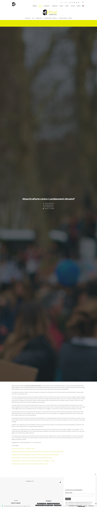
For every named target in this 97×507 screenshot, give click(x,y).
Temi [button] (33, 18)
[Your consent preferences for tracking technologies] (2, 505)
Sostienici (78, 5)
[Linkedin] (74, 2)
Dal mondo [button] (27, 18)
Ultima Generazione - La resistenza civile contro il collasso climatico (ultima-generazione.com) (32, 457)
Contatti (65, 2)
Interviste (70, 18)
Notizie (61, 5)
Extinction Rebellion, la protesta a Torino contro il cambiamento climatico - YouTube (30, 463)
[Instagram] (72, 2)
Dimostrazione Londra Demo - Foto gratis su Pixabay (23, 448)
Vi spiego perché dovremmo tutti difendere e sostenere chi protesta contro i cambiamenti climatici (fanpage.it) (35, 454)
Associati (73, 5)
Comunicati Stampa (63, 18)
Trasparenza (54, 5)
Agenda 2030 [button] (39, 18)
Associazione (46, 5)
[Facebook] (70, 2)
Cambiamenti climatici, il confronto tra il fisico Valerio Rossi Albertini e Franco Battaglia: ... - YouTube (33, 460)
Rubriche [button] (55, 18)
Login (61, 2)
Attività (66, 5)
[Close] (95, 474)
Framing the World (48, 18)
